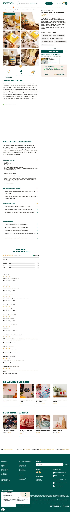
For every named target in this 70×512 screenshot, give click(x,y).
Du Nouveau (3, 465)
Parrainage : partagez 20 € (23, 478)
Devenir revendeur (22, 470)
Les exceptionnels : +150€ (5, 483)
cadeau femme (39, 495)
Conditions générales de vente (24, 466)
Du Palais (2, 466)
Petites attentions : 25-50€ (5, 480)
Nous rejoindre (21, 468)
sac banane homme (51, 499)
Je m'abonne (66, 464)
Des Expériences (4, 473)
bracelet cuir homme (42, 499)
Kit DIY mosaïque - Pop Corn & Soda (60, 401)
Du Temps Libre (3, 470)
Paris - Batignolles (39, 480)
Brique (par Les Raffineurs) (47, 10)
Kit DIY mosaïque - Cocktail (10, 400)
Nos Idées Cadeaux (4, 464)
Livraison (20, 464)
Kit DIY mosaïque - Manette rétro (26, 401)
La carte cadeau (22, 479)
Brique (24, 145)
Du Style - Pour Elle (4, 469)
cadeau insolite (45, 495)
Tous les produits (4, 474)
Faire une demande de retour (61, 475)
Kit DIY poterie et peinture (43, 430)
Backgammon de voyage (9, 430)
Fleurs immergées (57, 430)
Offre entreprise (21, 469)
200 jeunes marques (39, 496)
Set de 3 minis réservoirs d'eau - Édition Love (26, 431)
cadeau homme (30, 495)
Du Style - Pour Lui (4, 468)
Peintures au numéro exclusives (41, 401)
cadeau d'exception (53, 495)
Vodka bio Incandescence (51, 59)
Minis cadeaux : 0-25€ (4, 479)
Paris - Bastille (38, 479)
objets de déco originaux (61, 499)
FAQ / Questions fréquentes (60, 472)
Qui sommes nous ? (22, 465)
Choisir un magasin (60, 74)
